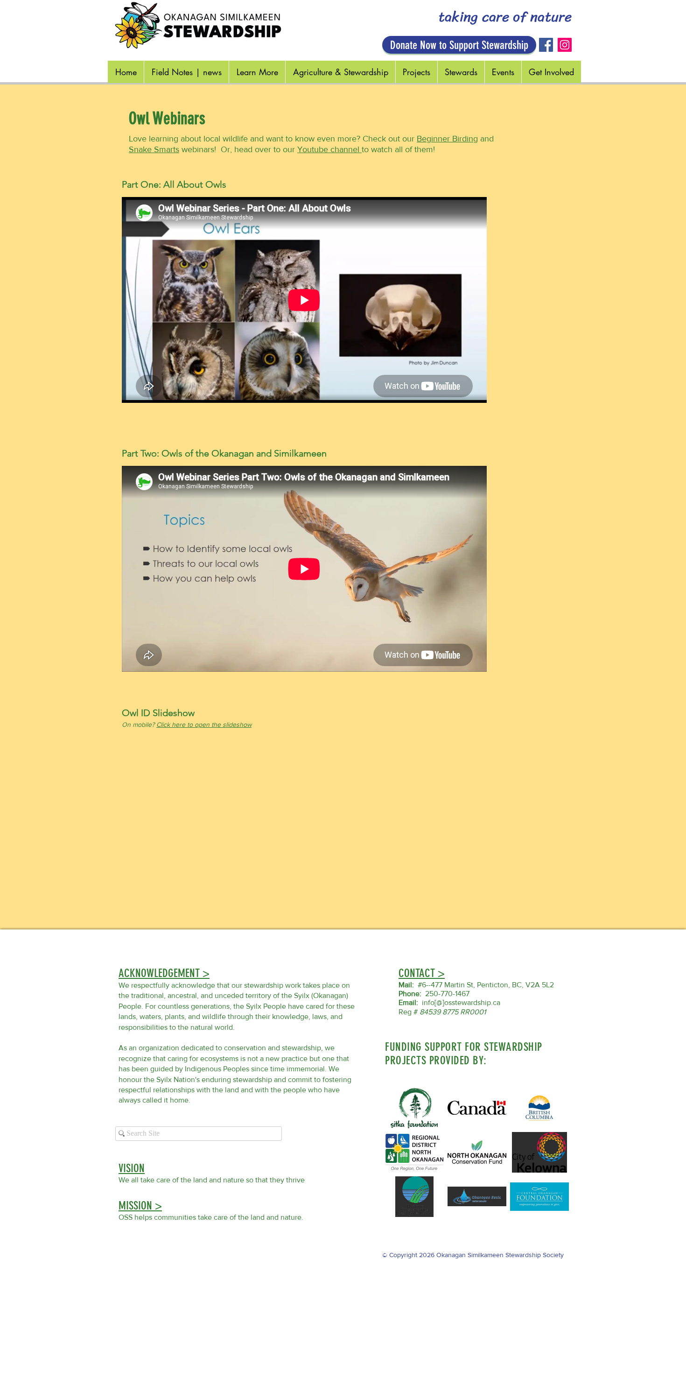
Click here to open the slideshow (204, 724)
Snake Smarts (154, 149)
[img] (539, 1108)
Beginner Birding (447, 138)
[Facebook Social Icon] (546, 45)
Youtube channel (329, 149)
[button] (164, 973)
